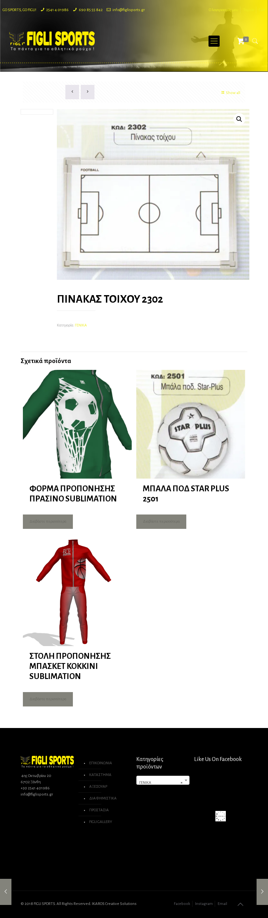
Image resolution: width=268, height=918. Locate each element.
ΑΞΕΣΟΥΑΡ (98, 786)
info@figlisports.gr (128, 10)
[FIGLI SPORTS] (52, 41)
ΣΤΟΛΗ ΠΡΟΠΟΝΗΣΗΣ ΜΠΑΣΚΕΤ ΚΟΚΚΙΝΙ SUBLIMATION (70, 666)
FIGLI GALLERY (100, 822)
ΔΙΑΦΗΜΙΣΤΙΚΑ (103, 798)
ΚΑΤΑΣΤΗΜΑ (100, 775)
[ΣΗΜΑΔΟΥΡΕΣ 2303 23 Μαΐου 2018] (262, 892)
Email (222, 904)
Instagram (204, 904)
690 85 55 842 (91, 10)
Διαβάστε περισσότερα (47, 521)
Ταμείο (248, 10)
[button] (239, 119)
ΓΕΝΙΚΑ (81, 325)
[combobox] (163, 780)
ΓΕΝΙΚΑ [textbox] (161, 783)
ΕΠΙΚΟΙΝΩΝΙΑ (100, 763)
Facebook (182, 904)
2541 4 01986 (57, 10)
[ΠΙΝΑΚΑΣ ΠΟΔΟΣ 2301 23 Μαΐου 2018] (5, 892)
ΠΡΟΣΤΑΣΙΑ (99, 810)
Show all (233, 93)
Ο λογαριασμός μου (223, 10)
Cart (262, 10)
